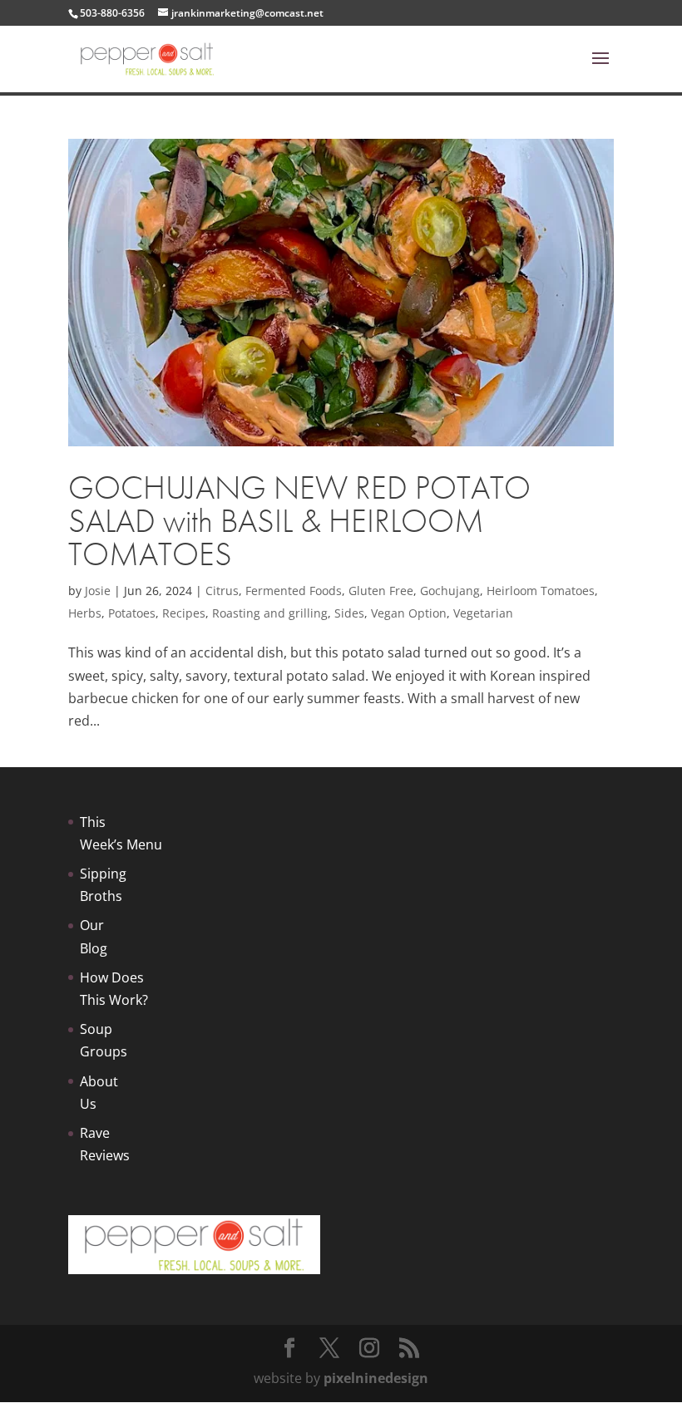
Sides (349, 613)
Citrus (222, 590)
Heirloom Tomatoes (541, 590)
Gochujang (450, 590)
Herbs (84, 613)
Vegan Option (409, 613)
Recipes (183, 613)
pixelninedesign (376, 1378)
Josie (98, 590)
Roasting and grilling (270, 613)
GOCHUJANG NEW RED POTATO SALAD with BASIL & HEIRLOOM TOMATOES (299, 520)
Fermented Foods (293, 590)
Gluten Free (380, 590)
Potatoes (132, 613)
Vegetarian (483, 613)
